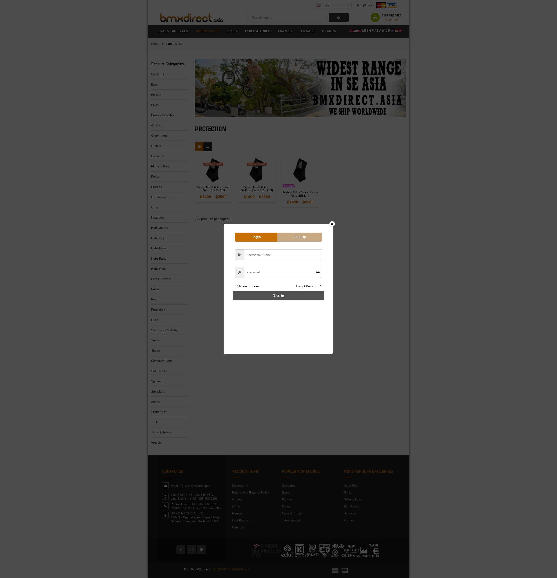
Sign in (278, 295)
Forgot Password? (309, 286)
